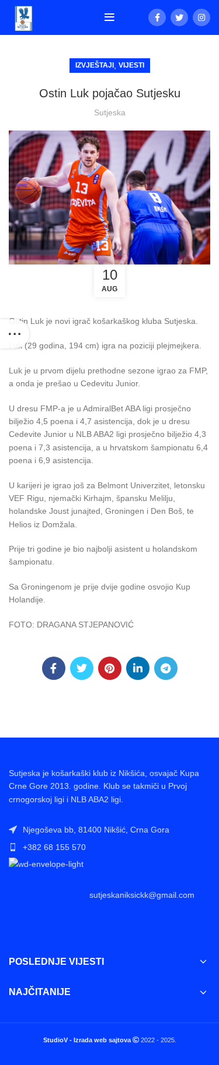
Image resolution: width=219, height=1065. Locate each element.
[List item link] (109, 847)
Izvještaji (94, 65)
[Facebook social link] (157, 17)
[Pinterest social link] (109, 668)
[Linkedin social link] (138, 668)
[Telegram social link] (166, 668)
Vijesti (131, 65)
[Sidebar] (14, 333)
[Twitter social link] (179, 17)
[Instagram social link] (201, 17)
